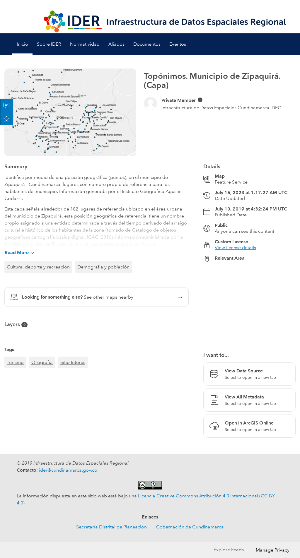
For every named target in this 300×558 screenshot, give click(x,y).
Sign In (284, 5)
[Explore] (249, 303)
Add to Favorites (6, 118)
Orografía (42, 362)
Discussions (6, 105)
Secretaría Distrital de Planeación (111, 527)
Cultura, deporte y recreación (38, 267)
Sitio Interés (72, 362)
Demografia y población (103, 267)
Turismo (15, 362)
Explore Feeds (229, 549)
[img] (200, 100)
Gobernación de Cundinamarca (190, 527)
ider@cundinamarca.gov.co (68, 470)
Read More (17, 252)
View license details (235, 247)
